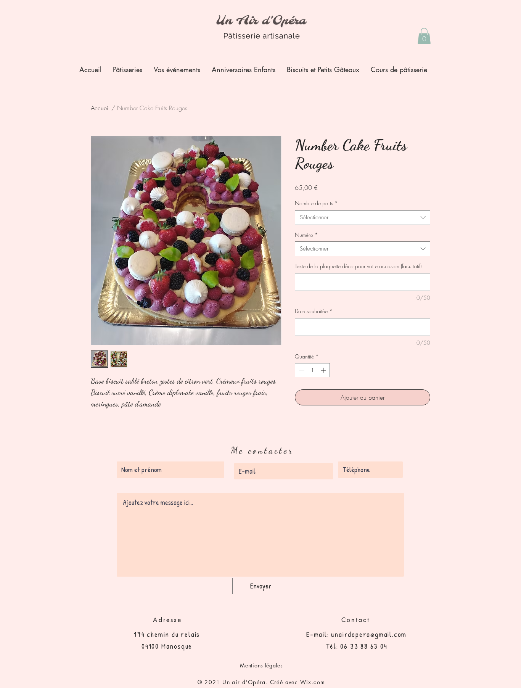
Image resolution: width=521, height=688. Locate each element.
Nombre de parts (316, 203)
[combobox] (362, 217)
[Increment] (324, 370)
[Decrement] (301, 370)
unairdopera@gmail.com (369, 634)
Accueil (100, 108)
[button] (424, 36)
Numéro (306, 234)
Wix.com (312, 682)
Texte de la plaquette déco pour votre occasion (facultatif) (358, 266)
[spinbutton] (312, 370)
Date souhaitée (314, 311)
